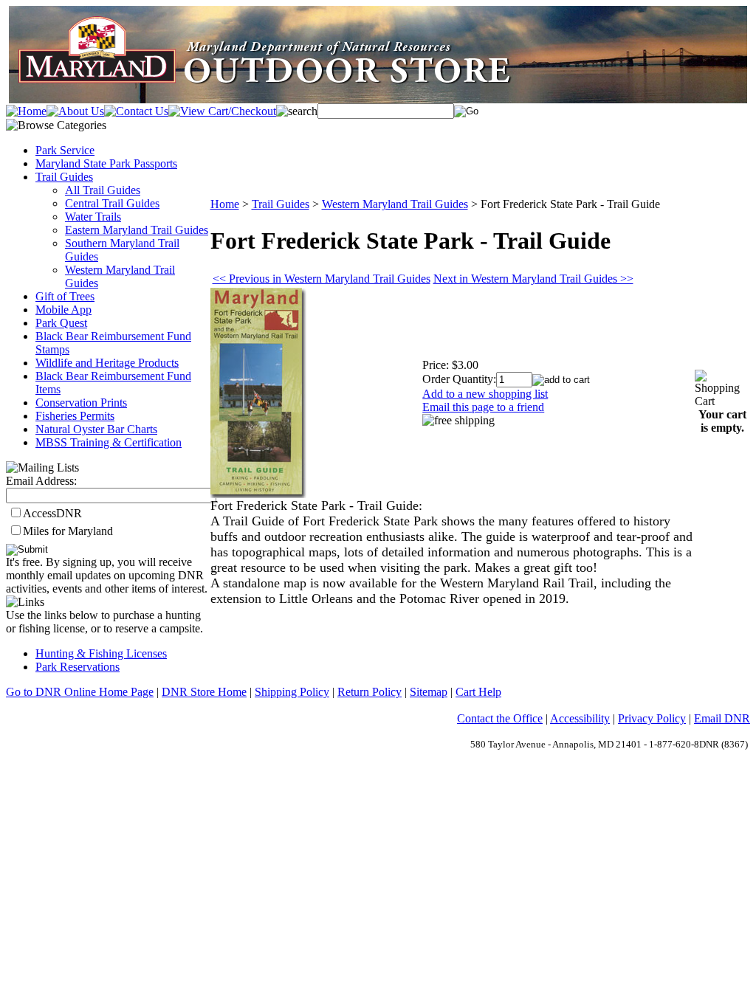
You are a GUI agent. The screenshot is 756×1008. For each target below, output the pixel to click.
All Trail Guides (102, 190)
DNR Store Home (204, 692)
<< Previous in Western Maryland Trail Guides (321, 278)
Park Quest (61, 323)
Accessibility (580, 718)
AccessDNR (52, 513)
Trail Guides (64, 176)
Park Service (64, 150)
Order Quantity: (459, 379)
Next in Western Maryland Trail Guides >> (533, 278)
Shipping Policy (292, 692)
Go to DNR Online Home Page (80, 692)
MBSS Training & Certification (108, 442)
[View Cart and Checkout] (222, 111)
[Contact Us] (136, 111)
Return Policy (369, 692)
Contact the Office (500, 718)
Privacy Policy (652, 718)
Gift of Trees (64, 296)
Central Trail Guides (112, 203)
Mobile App (63, 309)
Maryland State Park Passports (106, 163)
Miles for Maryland (68, 531)
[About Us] (75, 111)
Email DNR (722, 718)
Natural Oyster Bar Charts (96, 429)
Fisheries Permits (74, 416)
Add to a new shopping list (485, 393)
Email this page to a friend (483, 407)
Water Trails (93, 216)
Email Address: (41, 480)
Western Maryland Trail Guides (395, 204)
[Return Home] (26, 111)
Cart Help (478, 692)
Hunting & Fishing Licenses (101, 653)
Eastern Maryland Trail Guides (136, 230)
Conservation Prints (81, 402)
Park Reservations (77, 666)
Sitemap (428, 692)
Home (224, 204)
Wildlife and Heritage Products (107, 362)
